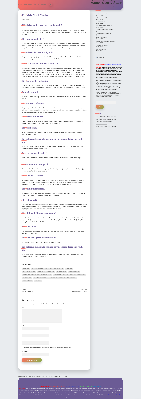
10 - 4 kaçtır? (25, 351)
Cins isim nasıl (48, 268)
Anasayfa (20, 4)
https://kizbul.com (23, 376)
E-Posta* (23, 333)
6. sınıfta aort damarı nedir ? (102, 14)
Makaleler (28, 264)
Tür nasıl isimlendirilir (27, 280)
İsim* (23, 325)
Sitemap (65, 376)
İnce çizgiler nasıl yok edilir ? (102, 45)
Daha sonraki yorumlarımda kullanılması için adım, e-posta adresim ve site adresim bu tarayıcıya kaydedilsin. (48, 347)
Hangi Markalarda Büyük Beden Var (104, 116)
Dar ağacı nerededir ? (100, 21)
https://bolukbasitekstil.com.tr (54, 376)
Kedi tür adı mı (69, 268)
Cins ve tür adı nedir (58, 268)
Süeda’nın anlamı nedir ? (101, 37)
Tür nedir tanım (38, 280)
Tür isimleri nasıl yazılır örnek (40, 277)
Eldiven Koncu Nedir (28, 291)
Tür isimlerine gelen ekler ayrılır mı (57, 277)
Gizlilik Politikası (28, 4)
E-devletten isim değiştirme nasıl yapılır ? (105, 29)
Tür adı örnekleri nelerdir (74, 271)
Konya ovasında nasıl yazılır (29, 271)
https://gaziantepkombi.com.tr (37, 376)
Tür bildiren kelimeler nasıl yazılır (77, 274)
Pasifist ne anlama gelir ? (101, 17)
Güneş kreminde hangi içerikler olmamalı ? (105, 41)
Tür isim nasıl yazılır (27, 277)
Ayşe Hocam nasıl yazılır (37, 268)
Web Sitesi (24, 340)
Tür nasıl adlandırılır (71, 277)
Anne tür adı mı (26, 268)
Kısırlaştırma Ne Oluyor (79, 291)
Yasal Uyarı (36, 4)
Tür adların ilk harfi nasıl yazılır (61, 274)
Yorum (23, 307)
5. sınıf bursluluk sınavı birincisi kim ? (104, 33)
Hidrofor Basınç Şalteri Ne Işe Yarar (103, 126)
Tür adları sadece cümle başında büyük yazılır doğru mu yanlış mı (37, 274)
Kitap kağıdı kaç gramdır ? (101, 49)
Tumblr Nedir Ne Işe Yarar (101, 121)
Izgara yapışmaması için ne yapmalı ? (104, 25)
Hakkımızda (43, 4)
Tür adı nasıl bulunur (61, 271)
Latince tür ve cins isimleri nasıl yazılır (46, 271)
